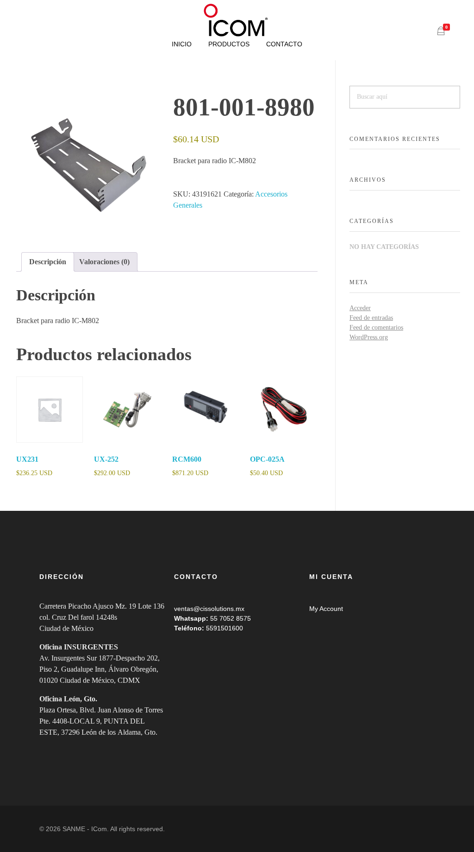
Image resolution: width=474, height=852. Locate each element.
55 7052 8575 (230, 618)
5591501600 (224, 628)
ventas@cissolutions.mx (209, 608)
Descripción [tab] (47, 262)
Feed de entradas (371, 317)
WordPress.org (368, 337)
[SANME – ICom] (237, 20)
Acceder (360, 308)
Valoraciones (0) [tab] (104, 262)
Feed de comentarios (376, 327)
